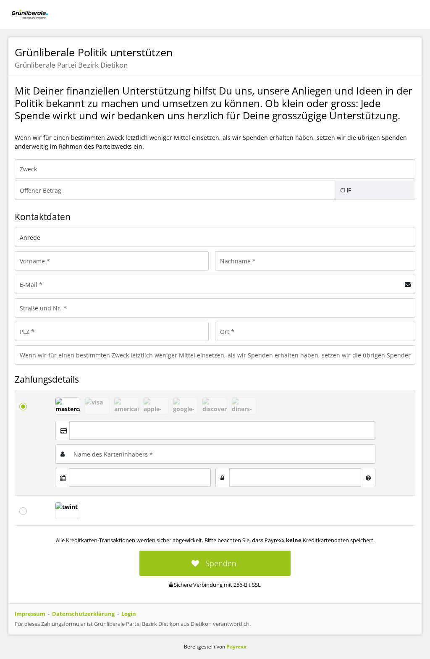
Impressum (30, 613)
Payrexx (236, 646)
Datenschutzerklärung (83, 613)
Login (128, 613)
